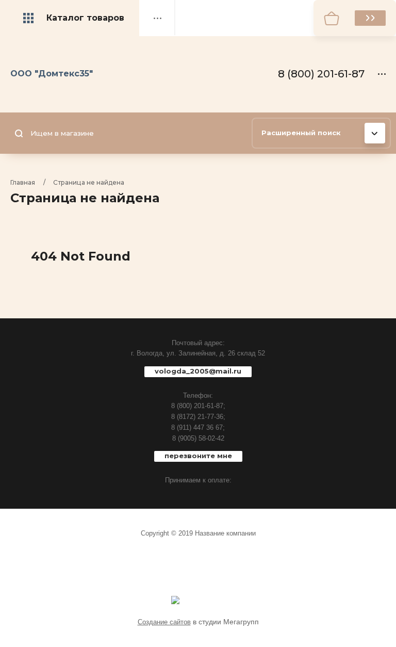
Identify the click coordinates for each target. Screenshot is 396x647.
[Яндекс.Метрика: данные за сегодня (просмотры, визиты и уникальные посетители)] (175, 600)
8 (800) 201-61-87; (198, 406)
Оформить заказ (370, 18)
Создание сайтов (164, 622)
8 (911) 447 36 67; (198, 427)
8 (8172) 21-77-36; (198, 416)
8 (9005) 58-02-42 (198, 438)
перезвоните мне (198, 455)
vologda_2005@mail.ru (198, 371)
